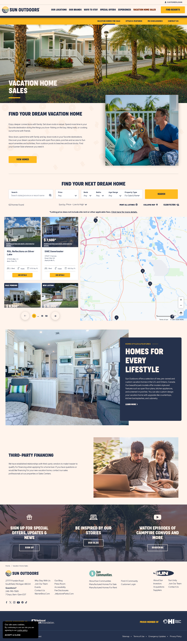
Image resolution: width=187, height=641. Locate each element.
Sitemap (125, 636)
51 (42, 316)
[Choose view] (181, 313)
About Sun (158, 580)
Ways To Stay (91, 10)
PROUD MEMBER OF (149, 622)
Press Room (59, 584)
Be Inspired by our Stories (93, 530)
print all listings (127, 205)
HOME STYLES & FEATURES (138, 344)
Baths (98, 192)
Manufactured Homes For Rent (103, 587)
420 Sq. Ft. (71, 268)
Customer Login (174, 2)
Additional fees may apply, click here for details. (20, 245)
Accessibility (60, 587)
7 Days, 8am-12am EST (15, 594)
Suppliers (157, 590)
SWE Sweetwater (54, 251)
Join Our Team (41, 584)
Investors (157, 583)
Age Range (113, 192)
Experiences (124, 10)
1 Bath (22, 269)
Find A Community (129, 581)
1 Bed (50, 268)
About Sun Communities (100, 581)
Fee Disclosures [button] (155, 21)
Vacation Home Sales (144, 10)
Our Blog (58, 580)
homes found (16, 204)
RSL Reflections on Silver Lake (20, 253)
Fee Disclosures (61, 590)
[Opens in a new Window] (45, 621)
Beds (86, 192)
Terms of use (163, 319)
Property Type (131, 192)
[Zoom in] (181, 299)
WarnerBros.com (42, 593)
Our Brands (75, 10)
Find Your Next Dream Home (93, 184)
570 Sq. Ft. (34, 268)
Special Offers (108, 10)
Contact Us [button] (173, 21)
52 (46, 316)
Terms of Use (138, 636)
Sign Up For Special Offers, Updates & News (29, 533)
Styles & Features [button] (134, 21)
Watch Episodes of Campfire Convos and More (157, 533)
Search (14, 192)
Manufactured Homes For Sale (102, 584)
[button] (23, 159)
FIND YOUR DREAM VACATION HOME (45, 114)
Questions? (10, 588)
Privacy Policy (176, 636)
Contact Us (40, 590)
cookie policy (22, 630)
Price (60, 192)
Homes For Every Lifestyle (144, 361)
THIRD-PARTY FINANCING (31, 455)
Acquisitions (158, 587)
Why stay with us (42, 580)
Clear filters (169, 205)
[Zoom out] (181, 305)
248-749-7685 (12, 591)
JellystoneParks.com (64, 593)
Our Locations (59, 10)
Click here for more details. (124, 212)
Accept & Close (13, 635)
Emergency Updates (157, 636)
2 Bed (12, 268)
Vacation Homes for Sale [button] (108, 21)
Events (38, 587)
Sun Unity (172, 580)
